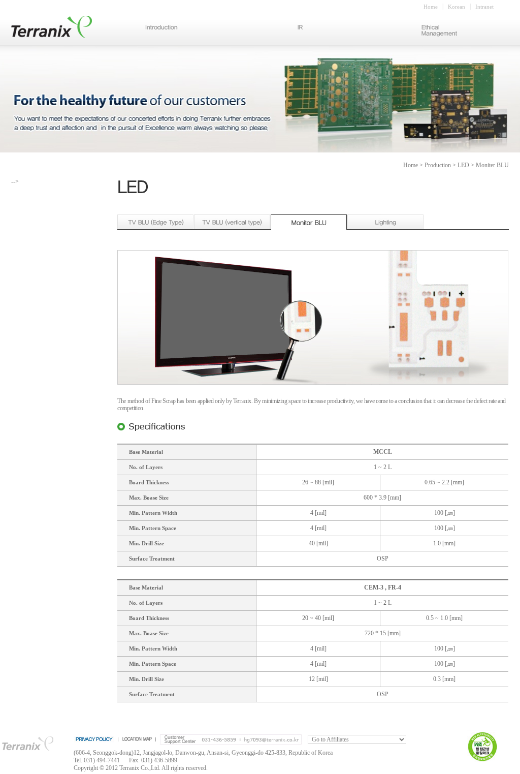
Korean (456, 7)
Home (431, 7)
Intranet (484, 7)
